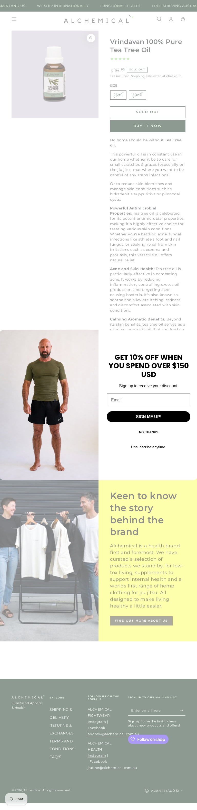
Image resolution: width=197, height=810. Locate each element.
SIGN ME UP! (148, 417)
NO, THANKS (148, 432)
